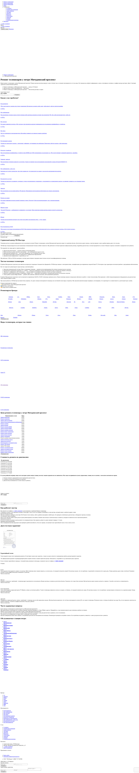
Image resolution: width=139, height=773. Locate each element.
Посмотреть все (4, 318)
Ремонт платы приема (6, 450)
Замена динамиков (5, 436)
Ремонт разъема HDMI (6, 426)
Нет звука (5, 714)
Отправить (17, 94)
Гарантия (5, 736)
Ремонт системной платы (7, 447)
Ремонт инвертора (5, 419)
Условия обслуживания (9, 728)
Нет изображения (7, 712)
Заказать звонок (4, 29)
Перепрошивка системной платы (9, 442)
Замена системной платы (7, 449)
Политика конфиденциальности (11, 756)
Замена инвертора (5, 417)
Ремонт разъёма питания (7, 430)
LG (4, 695)
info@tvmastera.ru (7, 748)
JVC (4, 705)
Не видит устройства (8, 717)
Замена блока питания (6, 434)
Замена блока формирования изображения (11, 422)
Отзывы (5, 737)
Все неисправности (8, 722)
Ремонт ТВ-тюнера (5, 444)
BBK (4, 704)
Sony (4, 699)
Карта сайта (6, 755)
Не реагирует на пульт (8, 721)
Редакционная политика (9, 739)
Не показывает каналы (9, 715)
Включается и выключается (10, 718)
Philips (5, 697)
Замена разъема (4, 425)
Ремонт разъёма (4, 423)
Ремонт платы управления (7, 452)
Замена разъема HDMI (6, 428)
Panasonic (5, 703)
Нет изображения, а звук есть (10, 719)
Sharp (4, 701)
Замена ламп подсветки (6, 420)
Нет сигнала (6, 713)
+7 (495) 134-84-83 (5, 23)
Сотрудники (6, 735)
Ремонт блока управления (7, 431)
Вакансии (5, 733)
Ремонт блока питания (6, 433)
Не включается (7, 710)
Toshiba (5, 700)
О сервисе (5, 727)
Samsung (5, 696)
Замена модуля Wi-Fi (6, 441)
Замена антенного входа (7, 439)
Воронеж (11, 29)
